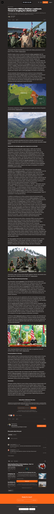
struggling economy (20, 171)
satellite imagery (20, 190)
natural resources (13, 158)
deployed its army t (21, 316)
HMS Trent (17, 310)
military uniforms (18, 221)
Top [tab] (9, 461)
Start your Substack (24, 509)
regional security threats (17, 303)
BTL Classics (10, 6)
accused (14, 188)
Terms (30, 506)
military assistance (34, 198)
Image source (22, 51)
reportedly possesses (17, 207)
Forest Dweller (12, 444)
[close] (37, 468)
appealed (21, 281)
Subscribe (45, 2)
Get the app (32, 509)
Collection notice (34, 506)
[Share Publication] (41, 2)
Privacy (27, 506)
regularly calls (23, 74)
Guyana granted (37, 192)
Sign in (50, 2)
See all (10, 490)
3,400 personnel (22, 289)
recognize (26, 286)
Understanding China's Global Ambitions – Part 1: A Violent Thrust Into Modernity (20, 465)
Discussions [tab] (16, 461)
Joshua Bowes (12, 16)
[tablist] (12, 435)
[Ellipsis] (46, 444)
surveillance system (18, 228)
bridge (28, 64)
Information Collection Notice (26, 484)
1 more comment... (11, 455)
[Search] (39, 2)
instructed (14, 184)
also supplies (13, 238)
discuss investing (17, 373)
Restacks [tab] (14, 434)
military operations (34, 54)
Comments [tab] (10, 434)
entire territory (32, 153)
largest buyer (22, 201)
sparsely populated (29, 160)
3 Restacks (20, 415)
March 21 (19, 172)
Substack (21, 511)
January (15, 65)
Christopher (12, 449)
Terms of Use (32, 483)
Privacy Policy (35, 484)
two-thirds (27, 70)
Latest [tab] (12, 461)
